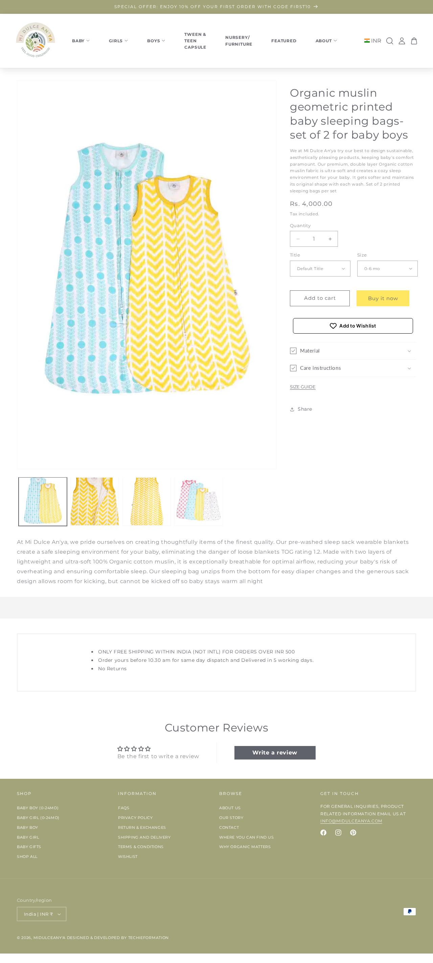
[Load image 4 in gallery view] (198, 501)
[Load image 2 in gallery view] (94, 501)
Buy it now (383, 298)
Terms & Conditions (141, 847)
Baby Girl (28, 837)
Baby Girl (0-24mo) (38, 818)
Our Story (231, 818)
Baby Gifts (29, 847)
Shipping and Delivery (144, 837)
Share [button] (305, 409)
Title (295, 255)
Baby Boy (27, 827)
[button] (353, 350)
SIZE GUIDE (303, 386)
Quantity (300, 225)
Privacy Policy (135, 818)
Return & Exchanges (142, 827)
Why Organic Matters (245, 847)
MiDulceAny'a (49, 937)
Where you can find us (246, 837)
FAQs (123, 808)
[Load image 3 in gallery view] (146, 501)
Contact (229, 827)
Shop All (27, 856)
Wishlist (128, 856)
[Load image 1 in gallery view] (43, 501)
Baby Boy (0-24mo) (38, 808)
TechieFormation (148, 937)
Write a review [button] (274, 752)
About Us (230, 808)
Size (362, 255)
